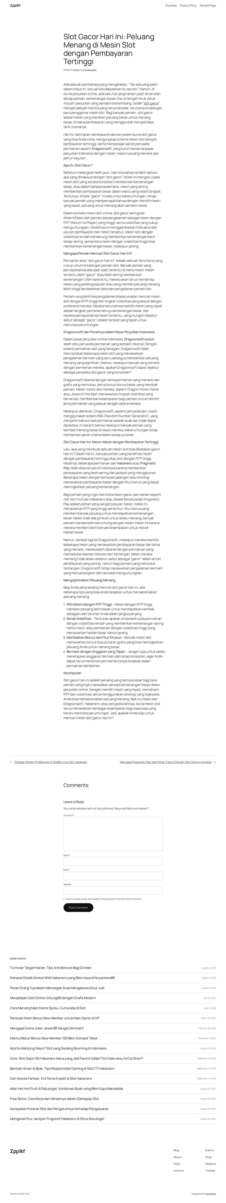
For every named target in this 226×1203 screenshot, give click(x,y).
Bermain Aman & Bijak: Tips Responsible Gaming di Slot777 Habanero (62, 1068)
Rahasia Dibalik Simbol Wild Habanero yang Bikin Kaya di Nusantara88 (62, 978)
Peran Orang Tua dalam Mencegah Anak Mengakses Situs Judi (57, 988)
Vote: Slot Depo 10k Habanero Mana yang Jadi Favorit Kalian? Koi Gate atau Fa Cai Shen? (76, 1058)
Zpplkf (15, 5)
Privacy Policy (188, 5)
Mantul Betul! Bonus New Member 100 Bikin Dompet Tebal (53, 1038)
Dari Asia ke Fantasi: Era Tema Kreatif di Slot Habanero (51, 1078)
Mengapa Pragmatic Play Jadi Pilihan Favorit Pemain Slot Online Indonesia (166, 762)
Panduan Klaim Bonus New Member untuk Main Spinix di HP (54, 1018)
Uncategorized (89, 69)
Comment (68, 815)
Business (171, 5)
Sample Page (208, 5)
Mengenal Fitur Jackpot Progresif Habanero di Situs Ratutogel (57, 1119)
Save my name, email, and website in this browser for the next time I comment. (104, 898)
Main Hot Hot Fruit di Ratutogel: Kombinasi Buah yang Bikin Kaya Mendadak (66, 1089)
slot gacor (151, 103)
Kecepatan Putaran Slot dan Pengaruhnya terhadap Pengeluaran (59, 1109)
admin (77, 69)
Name (66, 855)
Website (67, 884)
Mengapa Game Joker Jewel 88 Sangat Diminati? (47, 1028)
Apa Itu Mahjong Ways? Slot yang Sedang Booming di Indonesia (58, 1048)
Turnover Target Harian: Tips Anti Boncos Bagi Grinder (51, 968)
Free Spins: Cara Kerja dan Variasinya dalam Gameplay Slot (54, 1099)
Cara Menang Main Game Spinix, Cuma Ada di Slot (47, 1008)
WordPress (211, 1193)
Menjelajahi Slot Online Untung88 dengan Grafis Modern (53, 998)
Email (66, 869)
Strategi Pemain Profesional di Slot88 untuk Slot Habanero (50, 762)
